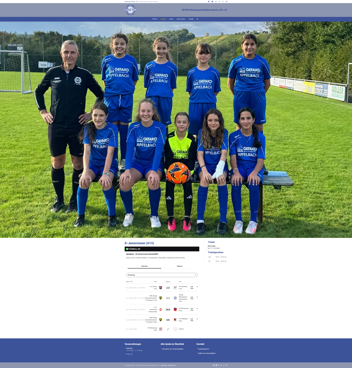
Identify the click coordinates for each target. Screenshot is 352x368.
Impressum (164, 365)
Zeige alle (129, 354)
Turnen (171, 19)
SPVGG (154, 19)
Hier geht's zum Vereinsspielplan (172, 349)
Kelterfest (129, 348)
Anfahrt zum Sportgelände (206, 353)
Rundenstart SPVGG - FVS (131, 1)
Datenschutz (171, 365)
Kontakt (191, 19)
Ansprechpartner (203, 349)
